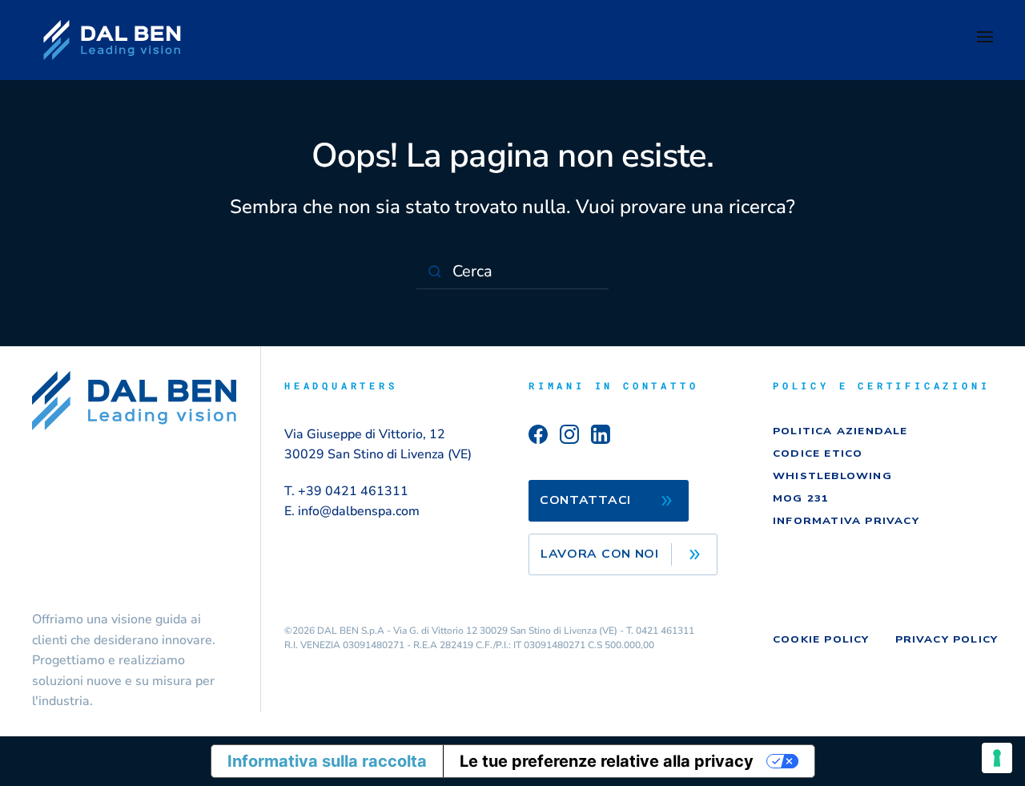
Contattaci (585, 500)
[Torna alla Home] (112, 40)
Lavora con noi (600, 554)
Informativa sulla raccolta (327, 761)
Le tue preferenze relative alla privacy (607, 761)
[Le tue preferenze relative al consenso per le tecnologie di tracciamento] (997, 758)
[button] (985, 40)
